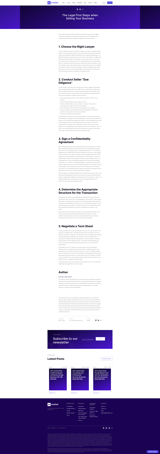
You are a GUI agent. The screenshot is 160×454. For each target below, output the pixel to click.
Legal (102, 410)
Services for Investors (92, 408)
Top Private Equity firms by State (82, 413)
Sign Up (110, 2)
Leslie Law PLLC (68, 276)
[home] (53, 2)
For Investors (70, 406)
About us (103, 406)
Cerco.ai (80, 420)
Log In (104, 2)
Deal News (79, 2)
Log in (68, 415)
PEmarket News (82, 408)
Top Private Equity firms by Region (82, 417)
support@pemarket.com (106, 413)
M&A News (80, 410)
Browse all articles (106, 358)
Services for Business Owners (94, 415)
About (68, 2)
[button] (64, 2)
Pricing (73, 2)
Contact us (103, 408)
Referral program (71, 413)
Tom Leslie (61, 276)
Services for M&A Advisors (94, 412)
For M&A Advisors (71, 408)
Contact (90, 2)
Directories (80, 406)
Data (85, 2)
